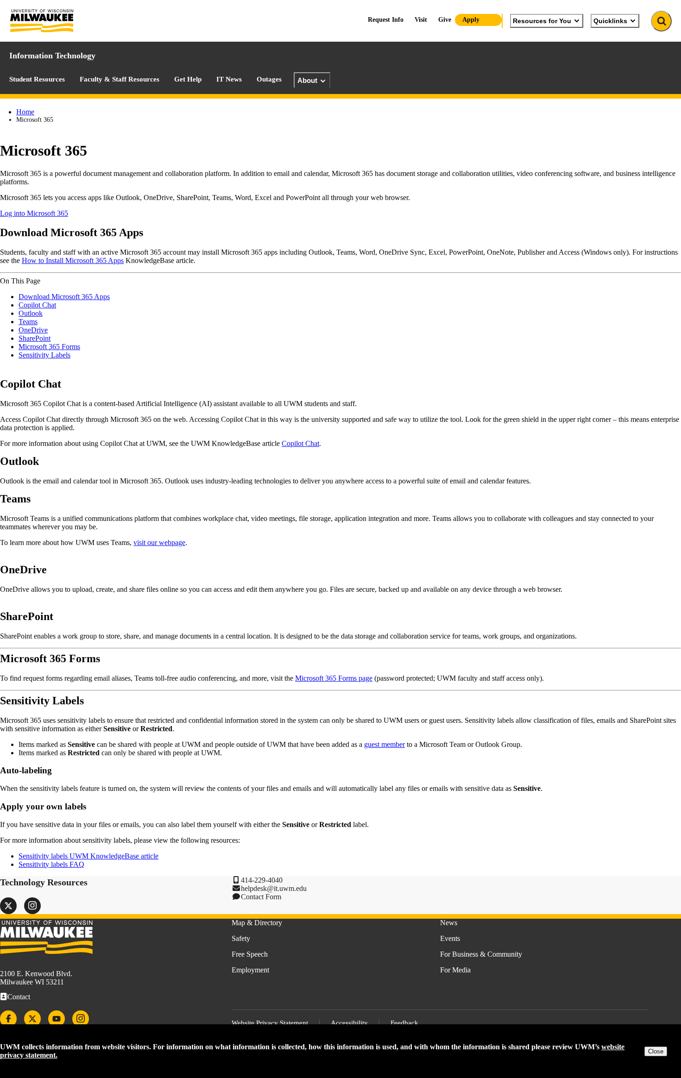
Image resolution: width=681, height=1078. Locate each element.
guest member (384, 744)
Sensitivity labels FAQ (51, 864)
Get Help (188, 79)
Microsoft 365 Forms (49, 347)
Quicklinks (610, 21)
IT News (229, 79)
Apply (470, 19)
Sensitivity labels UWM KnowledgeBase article (88, 856)
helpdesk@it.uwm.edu (274, 888)
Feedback (404, 1023)
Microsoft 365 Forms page (333, 678)
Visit (421, 19)
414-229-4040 (262, 880)
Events (450, 938)
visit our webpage (159, 542)
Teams (28, 322)
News (448, 923)
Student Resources (37, 79)
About (307, 80)
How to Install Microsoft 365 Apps (73, 260)
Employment (250, 970)
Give (444, 19)
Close (655, 1051)
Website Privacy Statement (270, 1023)
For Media (455, 970)
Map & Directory (257, 923)
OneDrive (33, 330)
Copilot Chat (37, 305)
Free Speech (250, 954)
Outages (269, 79)
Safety (241, 938)
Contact (18, 997)
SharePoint (34, 338)
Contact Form (261, 897)
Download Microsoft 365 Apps (64, 297)
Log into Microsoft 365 (34, 213)
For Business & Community (481, 954)
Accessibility (349, 1023)
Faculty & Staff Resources (119, 79)
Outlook (31, 313)
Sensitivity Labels (44, 355)
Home (25, 112)
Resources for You (542, 21)
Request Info (386, 19)
